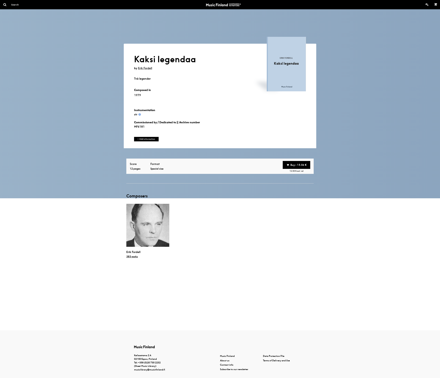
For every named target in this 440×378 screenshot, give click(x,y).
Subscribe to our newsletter (234, 369)
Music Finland (227, 356)
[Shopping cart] (436, 4)
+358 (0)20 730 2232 (149, 362)
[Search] (21, 4)
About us (224, 360)
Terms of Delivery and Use (276, 360)
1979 (137, 95)
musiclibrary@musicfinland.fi (149, 369)
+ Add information (146, 139)
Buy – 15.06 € (298, 164)
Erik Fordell (145, 68)
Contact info (226, 364)
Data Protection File (273, 356)
